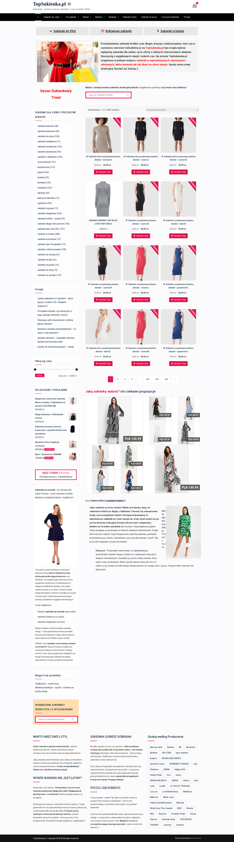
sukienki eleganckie (47, 213)
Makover (154, 797)
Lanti (152, 786)
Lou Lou (153, 791)
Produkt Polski (178, 814)
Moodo (189, 808)
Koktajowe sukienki (118, 31)
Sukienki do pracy (149, 17)
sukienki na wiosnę (46, 254)
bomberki (42, 182)
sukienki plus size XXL (48, 229)
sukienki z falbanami (47, 157)
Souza (193, 814)
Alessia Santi (156, 747)
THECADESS (186, 819)
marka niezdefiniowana (161, 802)
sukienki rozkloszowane (49, 249)
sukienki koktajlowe (47, 141)
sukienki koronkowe (47, 146)
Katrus (186, 780)
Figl (195, 764)
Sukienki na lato (130, 17)
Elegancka (73, 791)
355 (157, 379)
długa (55, 791)
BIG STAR (166, 752)
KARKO (175, 780)
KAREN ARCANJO (158, 780)
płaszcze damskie (46, 198)
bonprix (153, 758)
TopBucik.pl (40, 683)
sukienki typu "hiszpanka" (49, 244)
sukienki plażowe (46, 126)
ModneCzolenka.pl (44, 687)
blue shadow (182, 752)
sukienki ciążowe (46, 208)
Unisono (167, 825)
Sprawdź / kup (104, 172)
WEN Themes (196, 838)
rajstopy (41, 193)
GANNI (166, 769)
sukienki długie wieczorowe (51, 223)
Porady (187, 17)
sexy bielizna (44, 162)
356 (166, 379)
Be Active (190, 747)
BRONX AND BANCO (171, 758)
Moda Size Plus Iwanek (161, 808)
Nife (152, 814)
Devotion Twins (157, 764)
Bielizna (98, 17)
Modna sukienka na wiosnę (164, 521)
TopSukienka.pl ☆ (52, 4)
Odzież (86, 17)
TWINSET (154, 825)
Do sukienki (71, 17)
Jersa (178, 775)
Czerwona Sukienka (170, 17)
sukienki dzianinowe (47, 151)
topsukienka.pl (72, 766)
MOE (179, 808)
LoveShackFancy (170, 791)
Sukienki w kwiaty (172, 31)
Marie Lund (168, 797)
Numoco (163, 814)
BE (180, 747)
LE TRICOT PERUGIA (180, 786)
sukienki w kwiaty (46, 234)
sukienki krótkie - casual (49, 218)
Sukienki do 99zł (64, 31)
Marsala (180, 802)
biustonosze (43, 167)
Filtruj (39, 375)
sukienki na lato (45, 259)
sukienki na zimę (45, 270)
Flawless (154, 769)
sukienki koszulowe (47, 239)
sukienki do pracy (46, 136)
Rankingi (112, 17)
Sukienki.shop (168, 819)
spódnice (42, 203)
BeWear (153, 752)
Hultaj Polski (156, 775)
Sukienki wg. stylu (51, 17)
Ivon (169, 775)
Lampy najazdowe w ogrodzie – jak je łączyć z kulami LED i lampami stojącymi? (55, 302)
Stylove (153, 819)
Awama (170, 747)
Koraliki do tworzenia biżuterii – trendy (56, 347)
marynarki (42, 187)
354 (147, 379)
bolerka (41, 177)
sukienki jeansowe (46, 131)
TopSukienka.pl (140, 550)
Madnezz (187, 791)
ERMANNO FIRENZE (179, 764)
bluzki (40, 172)
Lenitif (162, 786)
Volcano (180, 825)
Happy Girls (179, 769)
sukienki (108, 519)
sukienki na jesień (46, 265)
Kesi (196, 780)
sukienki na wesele (47, 275)
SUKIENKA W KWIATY (115, 501)
